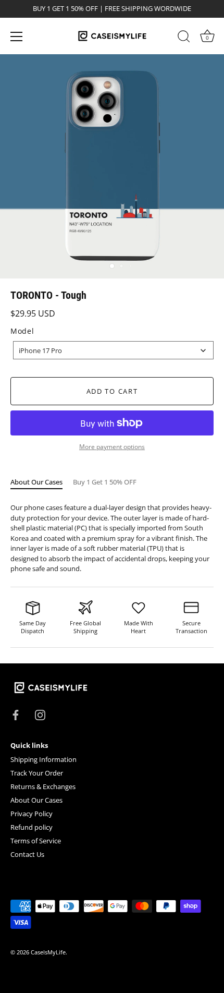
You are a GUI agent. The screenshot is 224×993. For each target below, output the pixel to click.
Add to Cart (112, 391)
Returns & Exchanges (43, 786)
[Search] (183, 38)
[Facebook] (15, 714)
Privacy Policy (31, 813)
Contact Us (27, 854)
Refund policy (31, 827)
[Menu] (16, 36)
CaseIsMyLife (48, 952)
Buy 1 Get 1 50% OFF (104, 482)
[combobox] (113, 350)
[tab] (41, 482)
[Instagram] (40, 714)
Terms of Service (35, 840)
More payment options (112, 446)
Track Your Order (36, 773)
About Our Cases (36, 482)
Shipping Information (43, 759)
